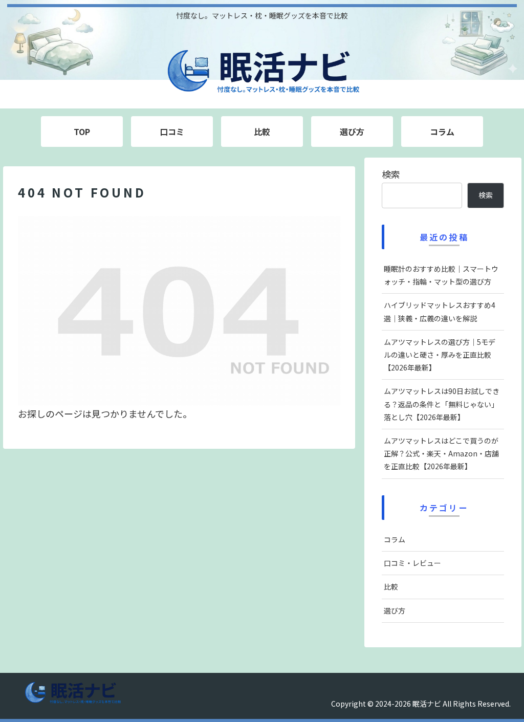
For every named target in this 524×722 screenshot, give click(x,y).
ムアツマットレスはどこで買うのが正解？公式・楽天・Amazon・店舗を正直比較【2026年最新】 (441, 453)
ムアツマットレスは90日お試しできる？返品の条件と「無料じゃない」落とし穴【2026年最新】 (441, 404)
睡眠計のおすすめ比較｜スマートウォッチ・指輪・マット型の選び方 (441, 275)
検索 (391, 174)
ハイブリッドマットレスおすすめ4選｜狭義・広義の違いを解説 (439, 311)
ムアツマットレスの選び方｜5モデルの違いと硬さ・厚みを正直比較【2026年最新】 (439, 355)
